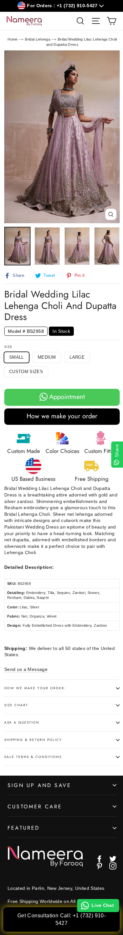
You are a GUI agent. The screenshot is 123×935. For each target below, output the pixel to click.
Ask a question (21, 722)
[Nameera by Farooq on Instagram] (112, 866)
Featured (24, 828)
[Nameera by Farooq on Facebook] (99, 858)
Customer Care (35, 806)
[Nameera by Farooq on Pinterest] (99, 866)
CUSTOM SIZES (26, 371)
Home (12, 39)
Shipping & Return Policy (33, 739)
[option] (62, 136)
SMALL (16, 357)
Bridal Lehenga (37, 39)
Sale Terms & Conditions (33, 756)
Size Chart (16, 705)
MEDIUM (47, 357)
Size (8, 347)
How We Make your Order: (35, 688)
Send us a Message (26, 669)
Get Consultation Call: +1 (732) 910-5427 (61, 919)
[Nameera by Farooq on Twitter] (112, 858)
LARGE (77, 357)
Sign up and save (39, 785)
